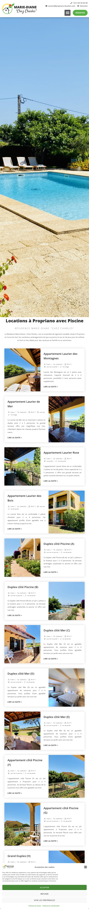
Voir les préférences (44, 900)
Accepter (44, 887)
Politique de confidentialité (50, 906)
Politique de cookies (35, 906)
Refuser (44, 894)
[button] (85, 867)
